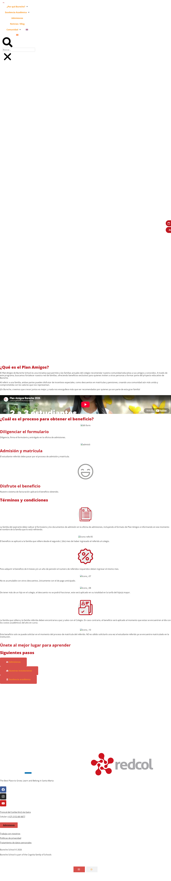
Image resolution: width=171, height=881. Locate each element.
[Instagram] (3, 796)
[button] (8, 42)
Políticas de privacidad (10, 838)
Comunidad (12, 29)
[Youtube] (3, 803)
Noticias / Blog (17, 23)
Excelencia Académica (16, 12)
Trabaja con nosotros (10, 833)
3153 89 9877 (19, 816)
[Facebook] (3, 789)
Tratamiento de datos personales (16, 842)
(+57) (10, 816)
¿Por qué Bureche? (16, 6)
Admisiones (17, 18)
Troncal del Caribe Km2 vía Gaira (15, 812)
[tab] (79, 869)
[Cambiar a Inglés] (27, 29)
